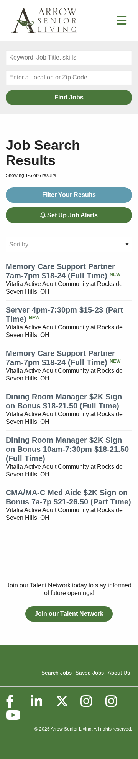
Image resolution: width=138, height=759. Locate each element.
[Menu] (122, 22)
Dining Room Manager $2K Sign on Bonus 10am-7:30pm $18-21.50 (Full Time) (67, 449)
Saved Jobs (90, 673)
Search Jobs (56, 673)
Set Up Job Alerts (72, 215)
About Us (119, 673)
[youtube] (13, 715)
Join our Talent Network (69, 613)
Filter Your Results (69, 195)
